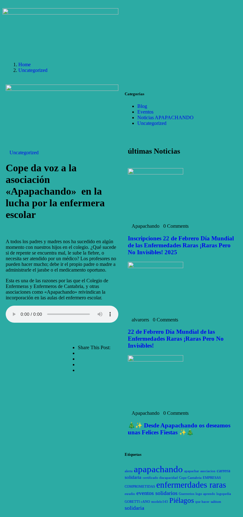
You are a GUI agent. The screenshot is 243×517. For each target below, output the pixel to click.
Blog (142, 106)
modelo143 (159, 501)
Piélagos (181, 500)
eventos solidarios (157, 493)
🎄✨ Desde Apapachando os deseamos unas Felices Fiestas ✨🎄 (179, 429)
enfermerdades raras (191, 485)
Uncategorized (32, 70)
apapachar (191, 471)
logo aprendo (205, 494)
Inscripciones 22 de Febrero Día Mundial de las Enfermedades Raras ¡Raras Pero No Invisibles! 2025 (181, 245)
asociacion (207, 471)
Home (24, 64)
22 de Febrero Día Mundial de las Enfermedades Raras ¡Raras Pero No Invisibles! (176, 338)
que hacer (202, 501)
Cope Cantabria (190, 477)
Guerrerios (186, 494)
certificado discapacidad (160, 477)
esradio (130, 494)
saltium (216, 501)
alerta (129, 471)
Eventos (145, 112)
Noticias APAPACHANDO (165, 117)
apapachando (158, 469)
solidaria (134, 508)
